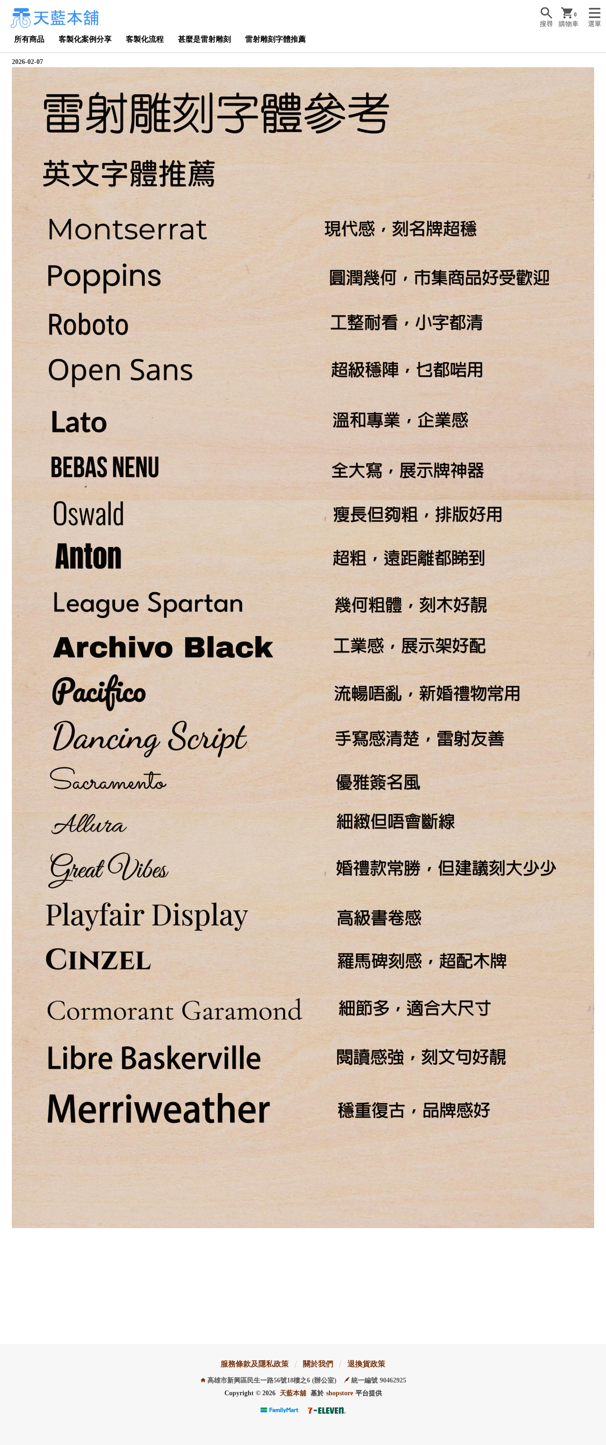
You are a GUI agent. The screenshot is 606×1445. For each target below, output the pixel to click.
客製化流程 (145, 39)
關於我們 (318, 1364)
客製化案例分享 (85, 39)
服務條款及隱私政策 (255, 1364)
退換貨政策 (366, 1364)
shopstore (339, 1393)
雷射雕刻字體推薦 (275, 39)
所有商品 (29, 39)
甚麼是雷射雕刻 (204, 39)
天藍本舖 (293, 1393)
